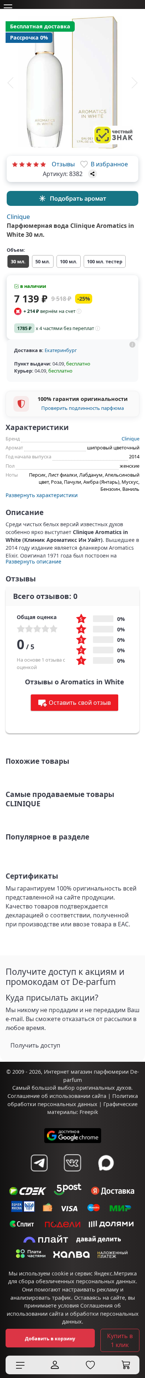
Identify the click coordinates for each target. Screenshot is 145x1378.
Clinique (18, 216)
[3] (29, 164)
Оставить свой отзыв (80, 703)
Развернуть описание (33, 561)
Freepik (89, 1111)
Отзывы (63, 164)
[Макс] (106, 1162)
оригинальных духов (103, 1087)
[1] (15, 164)
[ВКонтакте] (72, 1162)
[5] (43, 164)
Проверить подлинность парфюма (82, 408)
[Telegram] (39, 1162)
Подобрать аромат (78, 198)
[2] (22, 164)
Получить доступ (35, 1045)
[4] (36, 164)
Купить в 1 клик (120, 1340)
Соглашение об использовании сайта (56, 1095)
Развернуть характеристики (42, 495)
